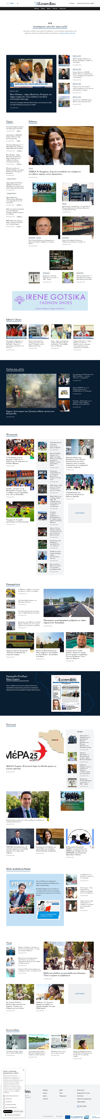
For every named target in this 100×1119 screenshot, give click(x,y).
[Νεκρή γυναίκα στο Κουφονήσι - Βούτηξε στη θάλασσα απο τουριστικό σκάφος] (20, 642)
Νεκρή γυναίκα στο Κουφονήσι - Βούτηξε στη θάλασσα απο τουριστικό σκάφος (17, 652)
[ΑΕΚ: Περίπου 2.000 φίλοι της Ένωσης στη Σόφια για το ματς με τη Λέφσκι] (42, 489)
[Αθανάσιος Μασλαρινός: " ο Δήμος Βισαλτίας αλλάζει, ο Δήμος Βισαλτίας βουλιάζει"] (67, 277)
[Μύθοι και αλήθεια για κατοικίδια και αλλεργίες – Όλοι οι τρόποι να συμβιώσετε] (69, 959)
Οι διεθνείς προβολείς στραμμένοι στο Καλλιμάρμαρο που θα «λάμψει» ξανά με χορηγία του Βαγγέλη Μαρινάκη (56, 517)
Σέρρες (43, 8)
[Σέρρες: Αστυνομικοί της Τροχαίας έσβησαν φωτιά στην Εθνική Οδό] (31, 391)
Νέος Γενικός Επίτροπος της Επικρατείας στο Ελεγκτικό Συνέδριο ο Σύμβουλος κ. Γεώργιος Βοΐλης (41, 242)
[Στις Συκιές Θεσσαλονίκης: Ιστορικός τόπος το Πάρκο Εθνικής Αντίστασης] (10, 615)
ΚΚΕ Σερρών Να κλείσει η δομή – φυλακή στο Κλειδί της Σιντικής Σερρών (14, 222)
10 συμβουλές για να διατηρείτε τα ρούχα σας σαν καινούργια (86, 876)
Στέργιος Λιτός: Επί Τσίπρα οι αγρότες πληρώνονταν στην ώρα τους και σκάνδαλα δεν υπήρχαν (83, 88)
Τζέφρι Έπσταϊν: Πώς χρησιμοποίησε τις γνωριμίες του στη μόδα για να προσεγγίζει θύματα (86, 904)
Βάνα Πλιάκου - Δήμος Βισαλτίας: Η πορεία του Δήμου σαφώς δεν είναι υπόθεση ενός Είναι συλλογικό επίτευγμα (31, 97)
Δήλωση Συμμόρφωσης (84, 1099)
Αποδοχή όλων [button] (8, 1111)
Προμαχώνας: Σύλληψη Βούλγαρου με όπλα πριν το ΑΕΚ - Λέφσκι (50, 277)
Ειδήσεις (36, 8)
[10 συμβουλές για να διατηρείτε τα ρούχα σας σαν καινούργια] (71, 879)
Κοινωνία (38, 237)
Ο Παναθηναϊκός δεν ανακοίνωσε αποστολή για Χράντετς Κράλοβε (75, 494)
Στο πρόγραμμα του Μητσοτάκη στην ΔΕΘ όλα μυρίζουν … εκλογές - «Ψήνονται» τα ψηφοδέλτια (83, 376)
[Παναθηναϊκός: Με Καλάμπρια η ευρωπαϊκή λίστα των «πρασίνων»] (42, 544)
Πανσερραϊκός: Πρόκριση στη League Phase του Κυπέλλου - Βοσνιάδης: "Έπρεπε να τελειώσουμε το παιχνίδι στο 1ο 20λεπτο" (15, 344)
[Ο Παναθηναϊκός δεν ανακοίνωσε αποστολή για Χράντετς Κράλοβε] (42, 446)
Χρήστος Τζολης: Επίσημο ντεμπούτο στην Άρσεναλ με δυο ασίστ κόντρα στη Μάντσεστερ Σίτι (56, 532)
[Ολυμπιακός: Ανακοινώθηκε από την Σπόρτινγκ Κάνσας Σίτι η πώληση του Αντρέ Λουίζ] (42, 474)
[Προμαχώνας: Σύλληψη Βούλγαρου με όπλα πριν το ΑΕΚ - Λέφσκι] (34, 277)
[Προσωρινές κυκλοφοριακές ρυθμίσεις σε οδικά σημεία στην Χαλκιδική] (69, 606)
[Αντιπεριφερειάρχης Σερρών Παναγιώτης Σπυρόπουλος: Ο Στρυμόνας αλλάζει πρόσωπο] (39, 1042)
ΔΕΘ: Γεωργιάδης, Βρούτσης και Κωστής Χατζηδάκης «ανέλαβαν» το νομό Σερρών (83, 60)
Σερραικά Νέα (79, 272)
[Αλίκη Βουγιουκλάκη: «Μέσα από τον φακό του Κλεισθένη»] (16, 1042)
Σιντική (18, 226)
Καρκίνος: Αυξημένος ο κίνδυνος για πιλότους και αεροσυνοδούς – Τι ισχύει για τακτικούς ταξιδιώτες (29, 949)
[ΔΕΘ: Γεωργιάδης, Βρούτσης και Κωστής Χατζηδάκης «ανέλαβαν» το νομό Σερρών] (64, 60)
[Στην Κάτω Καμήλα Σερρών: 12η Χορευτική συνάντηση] (10, 604)
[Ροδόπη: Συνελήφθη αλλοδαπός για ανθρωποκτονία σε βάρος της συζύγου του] (78, 227)
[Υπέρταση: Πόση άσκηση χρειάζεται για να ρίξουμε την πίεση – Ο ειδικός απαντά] (10, 972)
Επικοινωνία (80, 1090)
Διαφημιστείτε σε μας (83, 1093)
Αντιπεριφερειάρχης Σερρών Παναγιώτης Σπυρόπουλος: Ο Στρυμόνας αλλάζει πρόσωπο (37, 1053)
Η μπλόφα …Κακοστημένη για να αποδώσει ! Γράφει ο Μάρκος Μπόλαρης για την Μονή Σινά (82, 402)
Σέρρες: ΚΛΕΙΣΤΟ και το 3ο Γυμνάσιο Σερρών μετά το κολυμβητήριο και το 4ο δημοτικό (82, 389)
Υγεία (9, 943)
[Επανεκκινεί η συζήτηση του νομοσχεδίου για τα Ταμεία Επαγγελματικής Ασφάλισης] (50, 838)
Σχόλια (49, 8)
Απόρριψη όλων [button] (18, 1111)
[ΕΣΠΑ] (82, 1117)
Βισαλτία (19, 150)
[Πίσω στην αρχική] (45, 3)
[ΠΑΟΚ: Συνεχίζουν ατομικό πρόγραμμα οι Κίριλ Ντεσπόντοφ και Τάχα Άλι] (42, 555)
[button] (13, 1115)
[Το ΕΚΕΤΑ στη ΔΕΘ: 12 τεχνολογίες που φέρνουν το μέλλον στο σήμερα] (10, 593)
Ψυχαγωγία (62, 8)
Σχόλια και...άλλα (14, 91)
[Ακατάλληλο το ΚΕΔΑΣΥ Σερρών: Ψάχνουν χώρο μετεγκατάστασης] (64, 101)
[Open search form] (18, 3)
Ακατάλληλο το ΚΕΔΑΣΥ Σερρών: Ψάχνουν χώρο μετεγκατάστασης (14, 136)
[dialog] (13, 1092)
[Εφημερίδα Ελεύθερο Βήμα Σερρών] (73, 693)
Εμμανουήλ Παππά (11, 178)
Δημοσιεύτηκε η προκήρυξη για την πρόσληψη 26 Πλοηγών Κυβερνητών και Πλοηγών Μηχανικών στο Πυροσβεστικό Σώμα (76, 208)
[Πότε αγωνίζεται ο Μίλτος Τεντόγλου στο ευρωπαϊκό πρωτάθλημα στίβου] (42, 568)
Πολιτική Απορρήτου (48, 1116)
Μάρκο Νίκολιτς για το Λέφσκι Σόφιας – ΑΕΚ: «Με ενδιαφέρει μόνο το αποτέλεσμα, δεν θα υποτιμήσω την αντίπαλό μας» (55, 501)
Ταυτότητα (80, 1096)
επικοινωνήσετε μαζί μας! (67, 33)
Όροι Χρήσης (59, 1116)
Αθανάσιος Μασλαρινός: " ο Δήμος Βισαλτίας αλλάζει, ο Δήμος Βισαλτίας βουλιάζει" (14, 146)
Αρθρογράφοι (81, 1101)
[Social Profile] (21, 897)
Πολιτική (54, 8)
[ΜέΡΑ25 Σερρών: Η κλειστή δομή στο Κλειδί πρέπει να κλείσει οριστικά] (35, 750)
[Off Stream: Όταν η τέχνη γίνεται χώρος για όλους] (61, 1042)
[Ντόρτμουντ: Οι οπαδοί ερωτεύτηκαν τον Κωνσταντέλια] (20, 511)
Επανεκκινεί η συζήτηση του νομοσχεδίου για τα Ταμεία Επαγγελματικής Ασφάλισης (46, 849)
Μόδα (18, 869)
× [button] (23, 1070)
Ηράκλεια (19, 205)
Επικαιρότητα (32, 237)
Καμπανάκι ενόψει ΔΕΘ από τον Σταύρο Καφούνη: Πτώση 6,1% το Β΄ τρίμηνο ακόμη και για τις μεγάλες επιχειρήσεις (29, 624)
